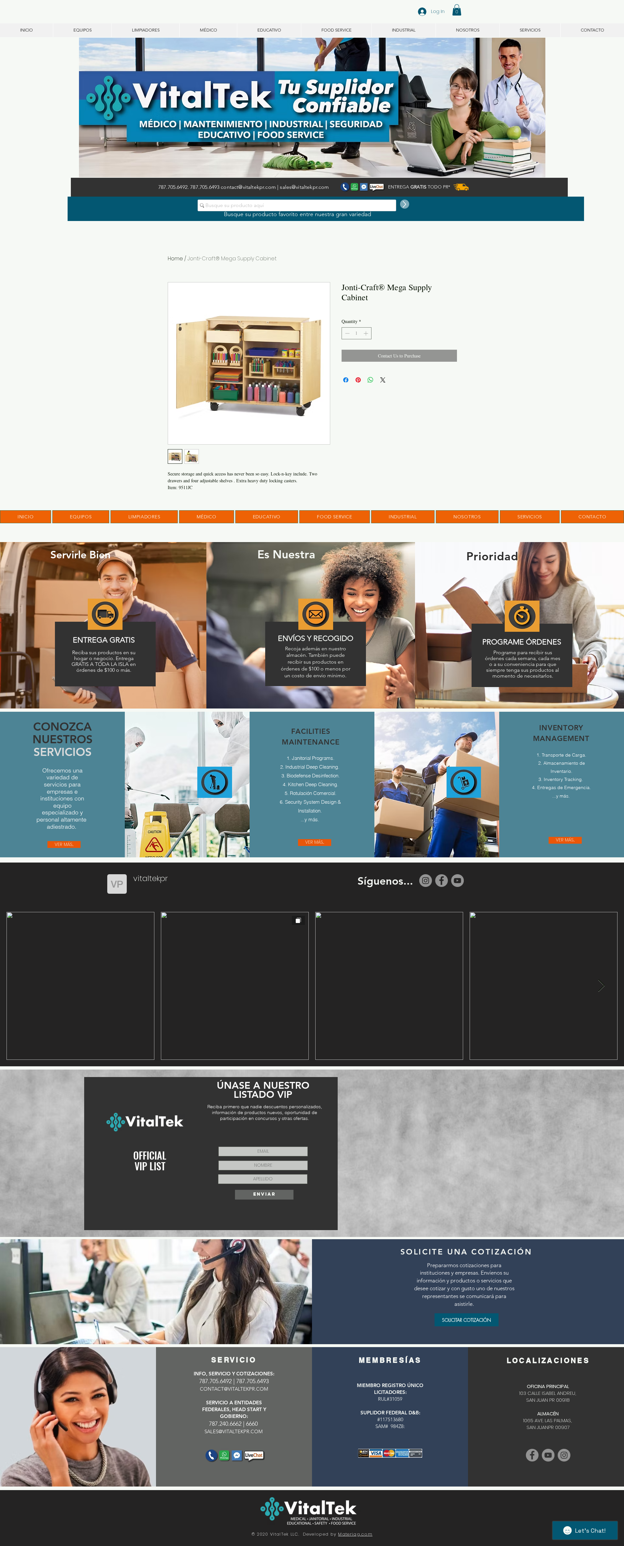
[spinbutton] (356, 333)
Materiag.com (355, 1534)
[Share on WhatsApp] (370, 380)
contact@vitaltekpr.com (248, 187)
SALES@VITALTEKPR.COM (233, 1431)
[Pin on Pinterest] (358, 380)
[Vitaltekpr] (548, 1455)
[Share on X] (383, 380)
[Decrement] (347, 333)
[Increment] (366, 333)
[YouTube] (457, 880)
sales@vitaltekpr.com (304, 187)
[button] (457, 10)
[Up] (404, 204)
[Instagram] (425, 880)
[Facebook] (441, 880)
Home (175, 258)
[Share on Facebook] (346, 380)
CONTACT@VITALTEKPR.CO (232, 1389)
